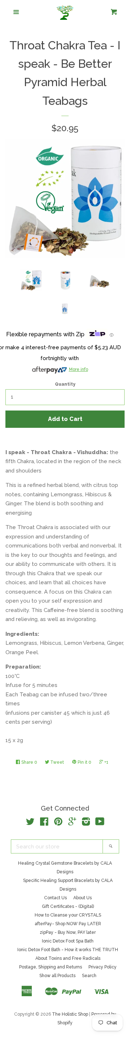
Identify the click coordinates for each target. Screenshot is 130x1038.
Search (89, 975)
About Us (82, 897)
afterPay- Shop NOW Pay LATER (68, 923)
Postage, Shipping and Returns (50, 967)
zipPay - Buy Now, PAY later (68, 932)
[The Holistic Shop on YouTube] (99, 823)
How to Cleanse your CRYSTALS (68, 915)
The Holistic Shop (70, 1014)
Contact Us (55, 897)
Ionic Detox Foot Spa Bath (68, 941)
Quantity (65, 384)
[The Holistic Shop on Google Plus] (72, 823)
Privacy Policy (102, 967)
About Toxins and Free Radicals (67, 958)
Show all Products (57, 975)
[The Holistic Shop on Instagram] (86, 823)
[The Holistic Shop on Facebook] (44, 823)
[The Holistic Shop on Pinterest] (58, 823)
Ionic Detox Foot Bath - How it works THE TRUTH (67, 949)
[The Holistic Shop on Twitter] (30, 823)
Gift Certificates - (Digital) (68, 906)
